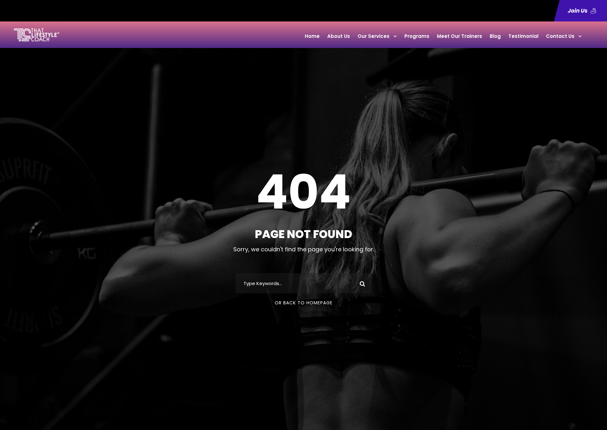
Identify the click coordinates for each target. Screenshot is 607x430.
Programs (416, 36)
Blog (495, 36)
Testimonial (523, 36)
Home (312, 36)
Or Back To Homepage (304, 303)
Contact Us (560, 36)
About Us (338, 36)
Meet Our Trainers (459, 36)
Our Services (373, 36)
